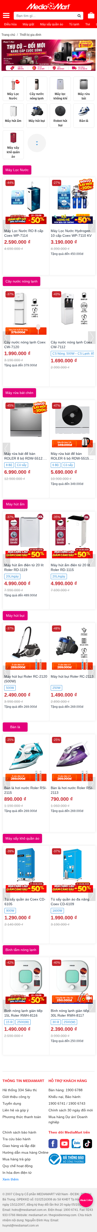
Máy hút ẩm (15, 504)
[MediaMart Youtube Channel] (64, 1143)
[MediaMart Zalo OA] (76, 1143)
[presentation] (6, 226)
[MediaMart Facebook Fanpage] (52, 1143)
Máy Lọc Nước (17, 170)
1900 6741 (56, 1103)
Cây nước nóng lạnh (21, 281)
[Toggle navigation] (6, 15)
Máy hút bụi (15, 615)
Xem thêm (10, 1179)
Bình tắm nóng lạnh (20, 950)
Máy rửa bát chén (19, 393)
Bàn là (15, 727)
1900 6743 (76, 1103)
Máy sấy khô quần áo (22, 838)
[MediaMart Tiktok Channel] (87, 1143)
